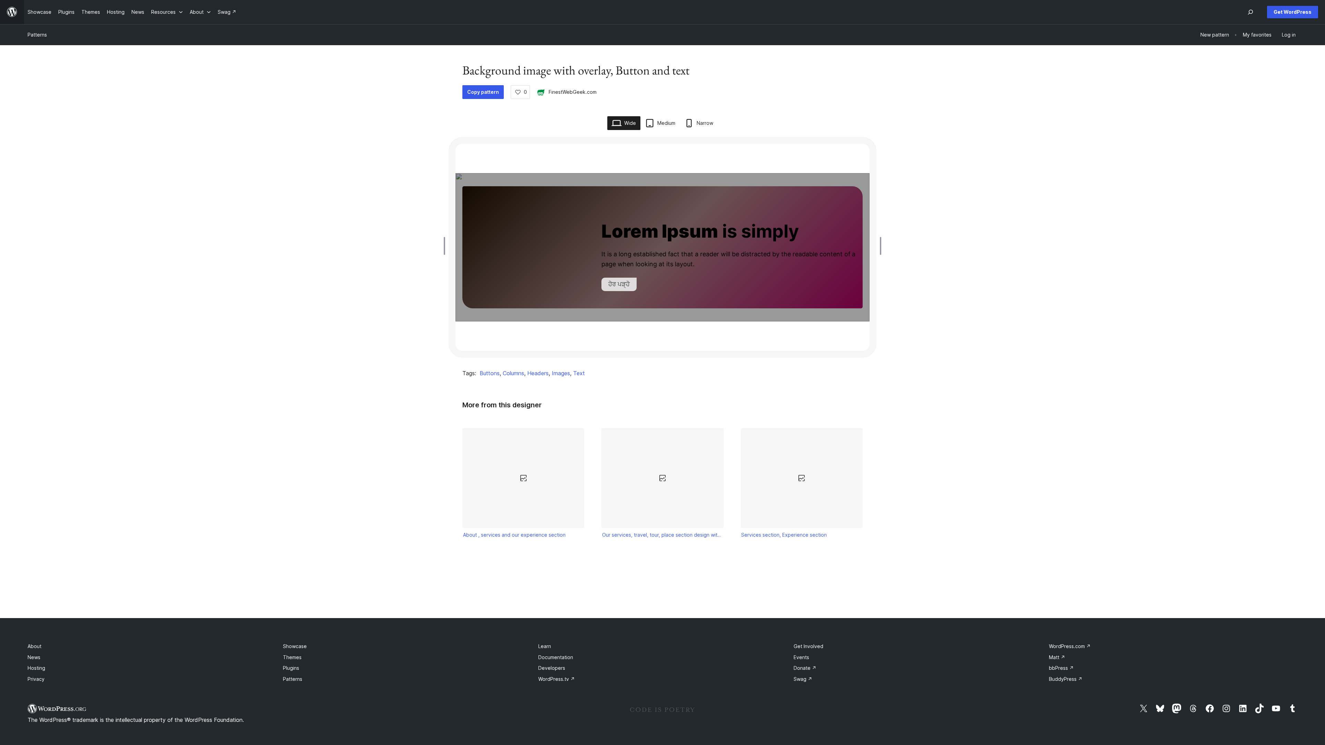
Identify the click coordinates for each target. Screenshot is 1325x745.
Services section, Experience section (784, 535)
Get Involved (808, 646)
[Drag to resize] (446, 246)
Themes (292, 657)
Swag (803, 679)
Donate (805, 668)
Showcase (295, 646)
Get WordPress (1293, 12)
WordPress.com (1070, 646)
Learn (544, 646)
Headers (538, 373)
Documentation (555, 657)
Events (801, 657)
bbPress (1061, 668)
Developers (551, 668)
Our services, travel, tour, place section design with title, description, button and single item (662, 535)
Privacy (36, 679)
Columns (513, 373)
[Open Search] (1250, 12)
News (34, 657)
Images (561, 373)
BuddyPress (1065, 679)
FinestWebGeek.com (573, 92)
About (34, 646)
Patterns (37, 35)
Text (579, 373)
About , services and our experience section (514, 535)
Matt (1057, 657)
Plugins (291, 668)
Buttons (490, 373)
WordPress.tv (556, 679)
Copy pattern (483, 92)
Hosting (36, 668)
